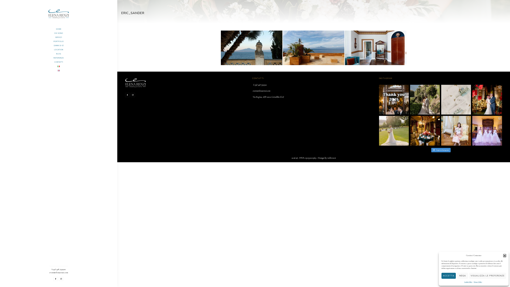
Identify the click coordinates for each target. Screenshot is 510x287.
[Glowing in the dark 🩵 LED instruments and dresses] (487, 131)
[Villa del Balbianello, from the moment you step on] (425, 100)
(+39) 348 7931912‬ (260, 84)
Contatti (58, 62)
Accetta (448, 275)
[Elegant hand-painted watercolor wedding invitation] (456, 100)
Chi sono (58, 33)
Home (58, 29)
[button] (504, 255)
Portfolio (59, 41)
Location (58, 50)
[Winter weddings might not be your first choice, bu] (487, 100)
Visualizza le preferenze (488, 275)
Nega (462, 275)
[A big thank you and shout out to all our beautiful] (394, 100)
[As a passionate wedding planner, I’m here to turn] (456, 131)
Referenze (59, 58)
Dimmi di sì (59, 46)
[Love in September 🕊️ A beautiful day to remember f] (394, 131)
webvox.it (331, 158)
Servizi (58, 37)
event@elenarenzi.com (261, 90)
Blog (58, 54)
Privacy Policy (478, 282)
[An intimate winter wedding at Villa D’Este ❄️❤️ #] (425, 131)
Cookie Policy (468, 282)
